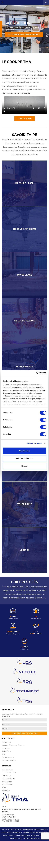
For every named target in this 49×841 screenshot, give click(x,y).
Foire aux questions (9, 760)
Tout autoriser (24, 451)
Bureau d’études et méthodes (13, 745)
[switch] (43, 420)
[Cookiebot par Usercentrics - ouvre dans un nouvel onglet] (36, 373)
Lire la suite (24, 118)
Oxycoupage (7, 775)
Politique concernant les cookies (35, 832)
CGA (20, 838)
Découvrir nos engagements (24, 34)
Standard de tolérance (31, 838)
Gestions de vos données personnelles (16, 835)
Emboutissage (7, 784)
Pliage (4, 787)
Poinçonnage (7, 781)
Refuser (24, 466)
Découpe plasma (8, 778)
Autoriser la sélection (24, 458)
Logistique (5, 748)
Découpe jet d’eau (9, 772)
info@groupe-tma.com (11, 819)
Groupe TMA (6, 742)
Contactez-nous (8, 757)
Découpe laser (7, 769)
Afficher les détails (34, 444)
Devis (4, 754)
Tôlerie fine (6, 790)
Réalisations (6, 751)
